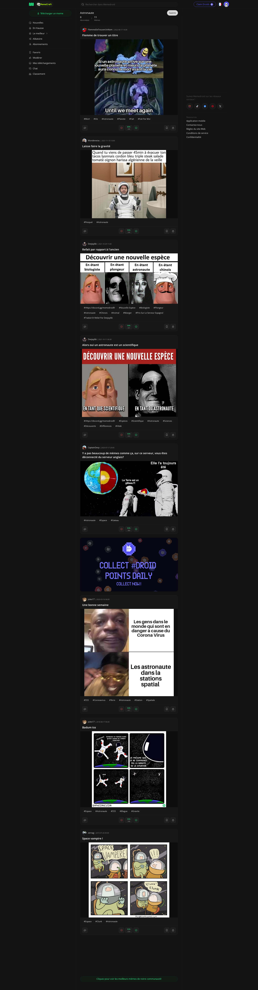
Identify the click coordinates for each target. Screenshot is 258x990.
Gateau (115, 520)
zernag (91, 832)
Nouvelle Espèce (127, 307)
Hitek (119, 426)
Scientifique (138, 421)
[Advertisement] (206, 50)
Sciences (168, 421)
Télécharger (51, 13)
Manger (128, 312)
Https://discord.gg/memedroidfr (100, 307)
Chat (35, 68)
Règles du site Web (195, 128)
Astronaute (108, 119)
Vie (96, 119)
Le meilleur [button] (39, 33)
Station (139, 700)
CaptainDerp (93, 447)
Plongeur (159, 307)
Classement (39, 73)
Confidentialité (193, 137)
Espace (104, 520)
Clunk (99, 921)
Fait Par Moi (144, 119)
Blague (124, 811)
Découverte (90, 426)
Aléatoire (37, 38)
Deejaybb (92, 243)
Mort (87, 119)
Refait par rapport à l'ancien (100, 249)
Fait (132, 119)
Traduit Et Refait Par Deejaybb (99, 317)
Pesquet (89, 222)
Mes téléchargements (44, 63)
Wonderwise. (94, 140)
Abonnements (40, 44)
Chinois (104, 312)
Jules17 (91, 599)
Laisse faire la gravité (96, 146)
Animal (116, 312)
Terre (113, 700)
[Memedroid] (31, 4)
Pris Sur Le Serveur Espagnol (150, 312)
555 (87, 700)
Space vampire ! (92, 838)
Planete (122, 119)
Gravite (136, 811)
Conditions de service (197, 133)
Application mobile (195, 120)
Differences (106, 426)
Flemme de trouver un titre (100, 35)
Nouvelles (38, 22)
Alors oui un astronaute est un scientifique (110, 345)
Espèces (124, 421)
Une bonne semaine (95, 605)
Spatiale (151, 700)
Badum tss (89, 727)
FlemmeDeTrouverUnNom (100, 29)
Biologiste (145, 307)
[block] (173, 128)
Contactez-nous (194, 124)
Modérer (37, 57)
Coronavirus (99, 700)
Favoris (36, 52)
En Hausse (38, 28)
